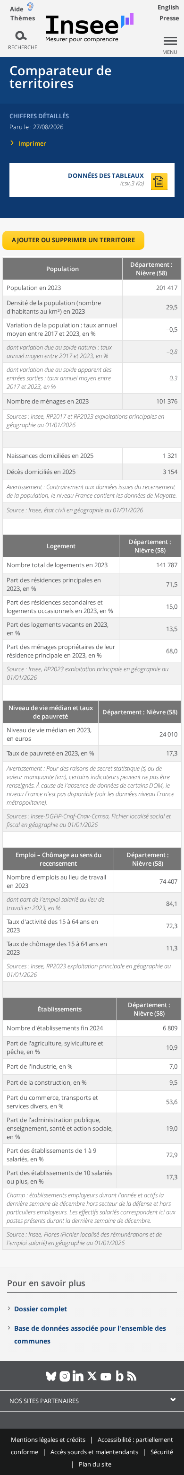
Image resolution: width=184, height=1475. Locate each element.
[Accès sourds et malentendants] (30, 8)
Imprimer (32, 143)
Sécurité (162, 1452)
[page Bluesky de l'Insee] (51, 1380)
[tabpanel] (92, 753)
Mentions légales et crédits (48, 1439)
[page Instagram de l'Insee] (65, 1380)
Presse (169, 18)
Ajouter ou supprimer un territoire (73, 240)
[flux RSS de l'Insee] (133, 1380)
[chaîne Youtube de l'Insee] (106, 1380)
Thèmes (22, 18)
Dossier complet (40, 1308)
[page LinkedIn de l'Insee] (78, 1380)
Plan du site (95, 1464)
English (168, 7)
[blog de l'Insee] (119, 1380)
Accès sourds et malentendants (94, 1452)
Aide (17, 9)
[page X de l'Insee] (92, 1380)
